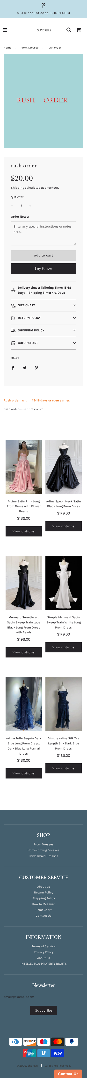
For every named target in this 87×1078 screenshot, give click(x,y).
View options (24, 531)
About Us (43, 886)
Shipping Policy (43, 898)
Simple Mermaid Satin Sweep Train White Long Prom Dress (63, 622)
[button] (43, 305)
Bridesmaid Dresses (43, 856)
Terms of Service (44, 946)
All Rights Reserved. (58, 1065)
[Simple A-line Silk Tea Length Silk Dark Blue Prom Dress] (63, 704)
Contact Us (43, 915)
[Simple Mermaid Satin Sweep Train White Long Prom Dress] (63, 583)
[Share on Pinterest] (36, 368)
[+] (30, 205)
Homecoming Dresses (43, 850)
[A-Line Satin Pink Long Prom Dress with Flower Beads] (24, 467)
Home (7, 47)
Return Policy (43, 892)
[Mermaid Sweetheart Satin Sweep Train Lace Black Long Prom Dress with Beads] (24, 583)
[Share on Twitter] (24, 368)
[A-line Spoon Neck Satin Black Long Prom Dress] (63, 467)
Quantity (17, 197)
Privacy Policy (43, 952)
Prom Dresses (29, 47)
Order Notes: (20, 216)
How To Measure (43, 904)
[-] (12, 205)
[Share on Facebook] (12, 368)
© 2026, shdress (27, 1065)
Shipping (17, 187)
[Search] (69, 29)
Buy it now (44, 268)
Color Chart (44, 910)
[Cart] (78, 29)
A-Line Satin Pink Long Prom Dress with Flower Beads (24, 506)
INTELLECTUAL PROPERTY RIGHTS (44, 963)
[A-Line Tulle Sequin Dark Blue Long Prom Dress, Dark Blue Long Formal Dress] (24, 704)
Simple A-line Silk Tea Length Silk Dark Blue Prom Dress (63, 743)
